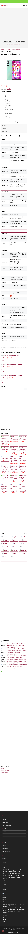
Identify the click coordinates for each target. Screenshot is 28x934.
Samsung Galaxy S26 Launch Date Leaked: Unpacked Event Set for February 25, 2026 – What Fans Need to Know (16, 644)
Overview (5, 125)
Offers (4, 128)
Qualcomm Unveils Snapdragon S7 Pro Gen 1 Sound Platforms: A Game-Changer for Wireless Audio (17, 666)
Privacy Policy (6, 928)
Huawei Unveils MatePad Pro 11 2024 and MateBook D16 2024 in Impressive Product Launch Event (17, 657)
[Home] (1, 44)
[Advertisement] (14, 25)
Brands (4, 845)
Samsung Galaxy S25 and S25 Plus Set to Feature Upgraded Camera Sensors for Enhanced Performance (16, 651)
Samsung (17, 352)
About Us (5, 822)
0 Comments (18, 878)
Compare (5, 848)
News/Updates (5, 772)
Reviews (4, 131)
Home (4, 819)
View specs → (10, 359)
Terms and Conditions (18, 928)
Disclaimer (14, 930)
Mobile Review (5, 770)
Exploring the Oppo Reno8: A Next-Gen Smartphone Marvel (17, 662)
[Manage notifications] (3, 931)
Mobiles (9, 90)
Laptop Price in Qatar (9, 835)
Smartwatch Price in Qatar (10, 838)
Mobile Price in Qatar (8, 832)
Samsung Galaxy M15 (16, 44)
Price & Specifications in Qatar (11, 122)
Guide (2, 769)
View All (25, 533)
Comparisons (6, 851)
